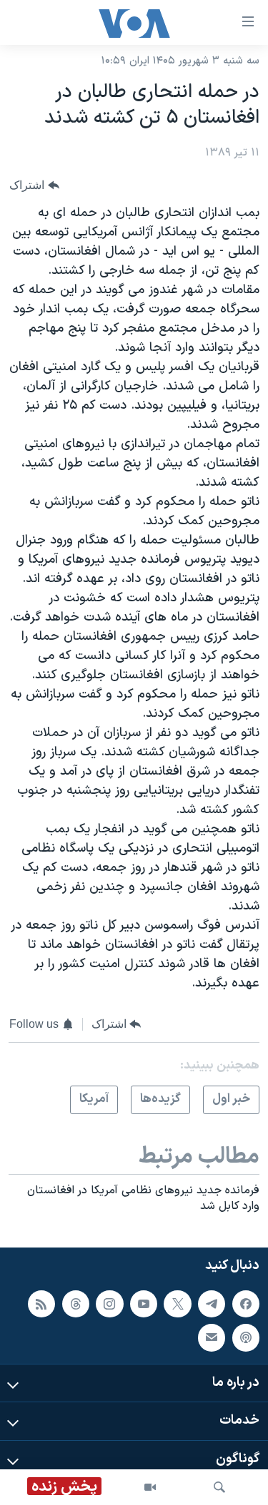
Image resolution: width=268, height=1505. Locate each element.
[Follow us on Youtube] (143, 1303)
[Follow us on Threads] (75, 1303)
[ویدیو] (150, 1487)
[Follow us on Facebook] (245, 1303)
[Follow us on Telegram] (211, 1303)
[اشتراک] (211, 1337)
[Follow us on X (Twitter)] (177, 1303)
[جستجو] (219, 1487)
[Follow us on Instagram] (109, 1303)
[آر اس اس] (41, 1303)
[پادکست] (245, 1337)
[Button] (34, 185)
